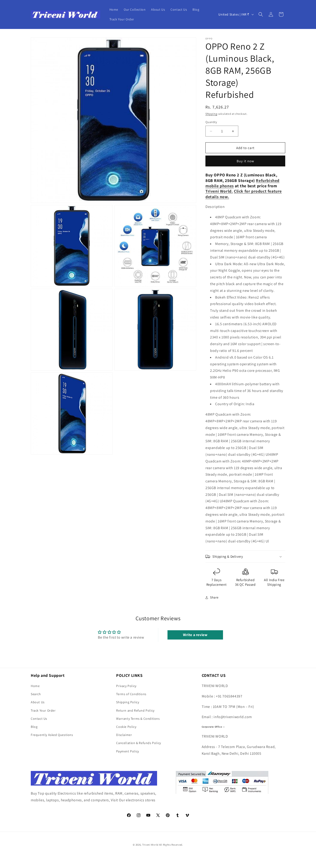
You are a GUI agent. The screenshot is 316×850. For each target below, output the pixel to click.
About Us (38, 702)
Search (36, 694)
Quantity (211, 122)
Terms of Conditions (131, 694)
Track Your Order (43, 710)
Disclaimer (124, 735)
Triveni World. (219, 191)
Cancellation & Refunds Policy (138, 743)
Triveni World (150, 844)
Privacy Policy (126, 686)
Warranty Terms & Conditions (138, 718)
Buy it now (245, 161)
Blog (34, 727)
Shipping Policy (127, 702)
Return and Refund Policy (135, 710)
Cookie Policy (126, 727)
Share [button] (214, 597)
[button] (261, 14)
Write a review (195, 634)
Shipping (211, 113)
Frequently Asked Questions (52, 735)
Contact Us (39, 718)
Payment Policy (127, 751)
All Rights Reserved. (171, 844)
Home (35, 686)
